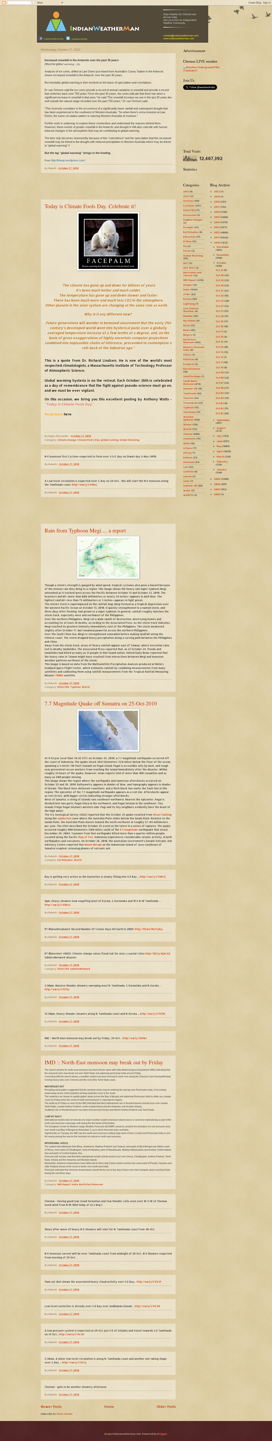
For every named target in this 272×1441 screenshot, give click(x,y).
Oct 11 (219, 362)
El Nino (187, 241)
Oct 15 (220, 341)
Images (187, 284)
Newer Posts (51, 1406)
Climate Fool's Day (88, 439)
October (221, 262)
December (223, 246)
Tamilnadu (189, 393)
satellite (188, 471)
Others (187, 354)
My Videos (189, 320)
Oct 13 (220, 352)
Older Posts (166, 1406)
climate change (66, 439)
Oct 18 (220, 326)
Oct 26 (220, 295)
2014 (217, 222)
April (220, 451)
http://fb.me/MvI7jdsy (149, 929)
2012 (186, 191)
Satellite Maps (192, 376)
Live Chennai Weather (191, 310)
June (220, 441)
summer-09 (190, 485)
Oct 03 (220, 403)
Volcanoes (189, 412)
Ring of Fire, (86, 837)
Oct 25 (220, 300)
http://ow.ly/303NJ (134, 1038)
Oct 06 (220, 387)
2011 (217, 237)
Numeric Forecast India (193, 348)
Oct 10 (220, 367)
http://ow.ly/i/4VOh (152, 1013)
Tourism (188, 398)
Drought (188, 227)
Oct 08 (220, 377)
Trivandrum (190, 402)
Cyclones (188, 205)
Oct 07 (220, 382)
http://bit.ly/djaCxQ (157, 953)
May (219, 446)
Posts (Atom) (64, 1413)
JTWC (186, 294)
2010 (217, 242)
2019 (217, 196)
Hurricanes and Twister (192, 274)
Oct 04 (220, 398)
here (68, 414)
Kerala (187, 298)
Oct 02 (220, 408)
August (221, 428)
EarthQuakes (65, 859)
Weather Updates (188, 418)
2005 (217, 494)
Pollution (188, 359)
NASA (186, 325)
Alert (186, 196)
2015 (217, 217)
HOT (185, 263)
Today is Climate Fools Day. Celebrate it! (90, 206)
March (221, 456)
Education (189, 236)
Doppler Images (192, 219)
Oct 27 (220, 290)
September (223, 420)
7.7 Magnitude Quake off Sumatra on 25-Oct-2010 (101, 703)
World (86, 686)
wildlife (188, 495)
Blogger (162, 1433)
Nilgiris (187, 334)
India (75, 1184)
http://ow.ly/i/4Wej (84, 484)
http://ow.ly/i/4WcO (153, 876)
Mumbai (188, 315)
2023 (217, 191)
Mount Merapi (93, 844)
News (186, 330)
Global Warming (129, 439)
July (219, 435)
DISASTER (63, 686)
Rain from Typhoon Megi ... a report (85, 530)
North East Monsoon (91, 1184)
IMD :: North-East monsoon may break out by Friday (104, 1062)
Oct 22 (220, 305)
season (187, 476)
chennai (188, 433)
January (221, 469)
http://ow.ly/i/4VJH (71, 1334)
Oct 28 (220, 285)
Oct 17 (220, 331)
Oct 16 (220, 336)
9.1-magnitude (129, 829)
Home (109, 1406)
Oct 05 (220, 393)
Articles (188, 200)
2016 (217, 211)
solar (186, 480)
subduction (64, 818)
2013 (217, 227)
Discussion (189, 215)
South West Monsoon (190, 382)
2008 (217, 484)
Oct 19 (220, 321)
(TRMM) (59, 675)
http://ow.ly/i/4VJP (149, 1281)
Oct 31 (220, 270)
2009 (217, 478)
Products (188, 364)
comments (189, 438)
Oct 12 (220, 357)
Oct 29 (220, 280)
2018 (217, 201)
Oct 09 (220, 372)
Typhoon (75, 686)
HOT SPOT (189, 267)
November (223, 254)
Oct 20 (220, 316)
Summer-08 (190, 388)
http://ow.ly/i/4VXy (57, 989)
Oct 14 (220, 346)
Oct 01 (220, 413)
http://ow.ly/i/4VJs (74, 1362)
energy (187, 452)
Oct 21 (220, 310)
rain (185, 466)
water (187, 490)
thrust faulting (162, 814)
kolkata (187, 457)
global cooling (109, 439)
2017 (217, 206)
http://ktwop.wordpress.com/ (68, 160)
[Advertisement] (108, 186)
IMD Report (64, 1184)
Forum (187, 250)
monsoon (188, 462)
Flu (185, 246)
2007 (217, 489)
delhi (186, 443)
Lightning (189, 303)
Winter (187, 424)
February (222, 461)
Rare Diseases (191, 368)
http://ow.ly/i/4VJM (147, 1306)
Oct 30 (220, 275)
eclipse (187, 448)
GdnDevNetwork (80, 968)
